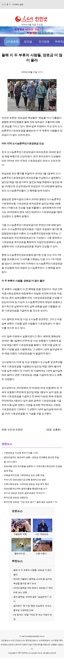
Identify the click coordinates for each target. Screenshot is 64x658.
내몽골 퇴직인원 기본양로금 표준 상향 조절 (24, 475)
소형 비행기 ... (42, 553)
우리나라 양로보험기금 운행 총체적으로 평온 (25, 480)
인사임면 (44, 41)
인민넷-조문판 (15, 429)
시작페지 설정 (17, 4)
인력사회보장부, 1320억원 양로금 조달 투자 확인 (26, 484)
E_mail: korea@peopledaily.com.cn (32, 636)
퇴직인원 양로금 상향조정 (16, 497)
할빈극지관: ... (21, 553)
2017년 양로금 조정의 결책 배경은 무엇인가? (24, 493)
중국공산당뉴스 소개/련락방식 (38, 640)
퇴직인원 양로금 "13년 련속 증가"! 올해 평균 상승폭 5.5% (30, 502)
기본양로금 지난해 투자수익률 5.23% (21, 453)
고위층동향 (12, 41)
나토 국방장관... (42, 534)
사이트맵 (54, 640)
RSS (61, 640)
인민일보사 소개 (7, 640)
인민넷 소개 (20, 640)
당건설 (28, 41)
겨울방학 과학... (21, 534)
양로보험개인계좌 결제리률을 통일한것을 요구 (25, 489)
